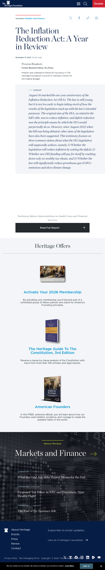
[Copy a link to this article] (88, 18)
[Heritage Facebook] (76, 558)
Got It (86, 566)
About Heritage (20, 529)
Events (15, 534)
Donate (98, 3)
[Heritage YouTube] (99, 558)
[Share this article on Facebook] (79, 18)
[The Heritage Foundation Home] (12, 4)
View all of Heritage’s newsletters (65, 540)
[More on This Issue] (93, 452)
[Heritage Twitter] (64, 558)
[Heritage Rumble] (93, 558)
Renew (15, 543)
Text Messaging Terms (29, 558)
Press (14, 539)
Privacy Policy (10, 558)
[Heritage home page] (6, 530)
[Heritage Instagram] (81, 558)
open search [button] (85, 4)
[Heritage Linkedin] (87, 558)
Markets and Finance (35, 18)
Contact (16, 548)
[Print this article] (96, 18)
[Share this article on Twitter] (71, 18)
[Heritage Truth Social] (70, 558)
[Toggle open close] (96, 217)
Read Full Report (49, 227)
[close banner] (101, 567)
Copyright (45, 558)
